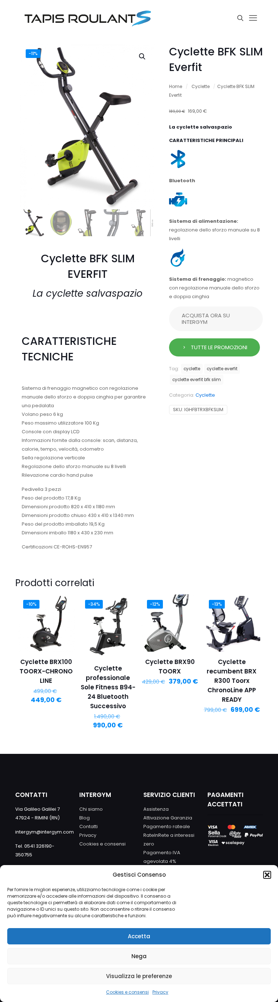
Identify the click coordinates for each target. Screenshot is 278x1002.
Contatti (88, 826)
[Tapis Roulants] (87, 18)
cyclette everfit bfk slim (196, 380)
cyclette (192, 369)
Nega (139, 956)
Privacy (160, 992)
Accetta (139, 936)
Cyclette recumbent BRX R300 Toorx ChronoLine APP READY (232, 680)
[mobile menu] (253, 18)
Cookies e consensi (127, 992)
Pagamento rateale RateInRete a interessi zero (168, 835)
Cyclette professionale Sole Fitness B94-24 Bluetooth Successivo (108, 687)
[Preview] (64, 620)
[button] (267, 874)
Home (175, 86)
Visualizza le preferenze (139, 976)
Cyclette (200, 86)
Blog (84, 817)
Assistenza (156, 809)
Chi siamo (91, 809)
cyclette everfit (222, 369)
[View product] (64, 604)
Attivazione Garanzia (167, 817)
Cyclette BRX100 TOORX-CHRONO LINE (46, 671)
